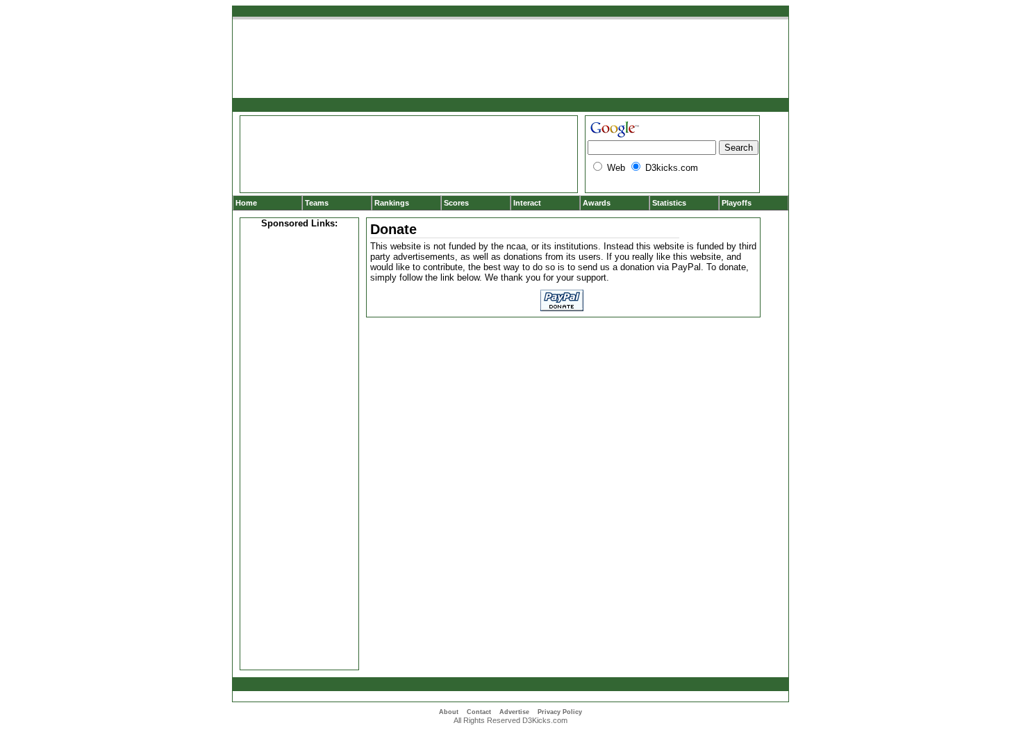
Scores (456, 203)
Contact (479, 711)
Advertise (514, 711)
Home (246, 203)
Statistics (669, 203)
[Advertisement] (299, 447)
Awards (597, 203)
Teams (317, 203)
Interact (527, 203)
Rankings (391, 203)
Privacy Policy (560, 711)
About (448, 711)
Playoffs (737, 203)
